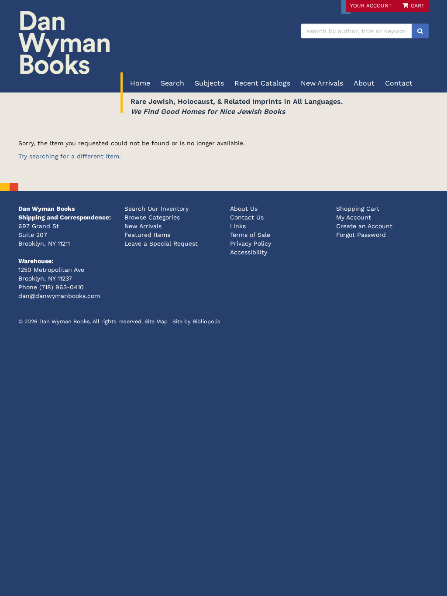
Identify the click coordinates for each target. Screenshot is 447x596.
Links (238, 226)
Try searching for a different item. (69, 156)
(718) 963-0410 (61, 287)
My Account (353, 217)
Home (140, 83)
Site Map (156, 321)
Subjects (209, 83)
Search (172, 83)
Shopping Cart (357, 208)
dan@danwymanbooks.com (59, 295)
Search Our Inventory (156, 208)
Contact (399, 83)
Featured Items (147, 234)
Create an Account (364, 226)
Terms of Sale (250, 234)
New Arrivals (322, 83)
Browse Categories (152, 217)
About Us (244, 208)
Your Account (371, 6)
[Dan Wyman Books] (117, 42)
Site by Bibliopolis (196, 321)
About (364, 83)
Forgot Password (361, 234)
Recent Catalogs (262, 83)
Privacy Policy (250, 243)
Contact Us (247, 217)
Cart (416, 6)
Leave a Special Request (161, 243)
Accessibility (248, 252)
